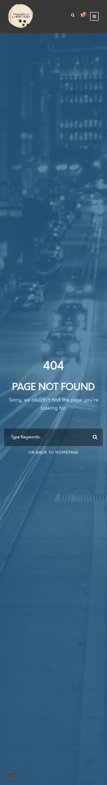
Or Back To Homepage (54, 452)
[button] (10, 775)
